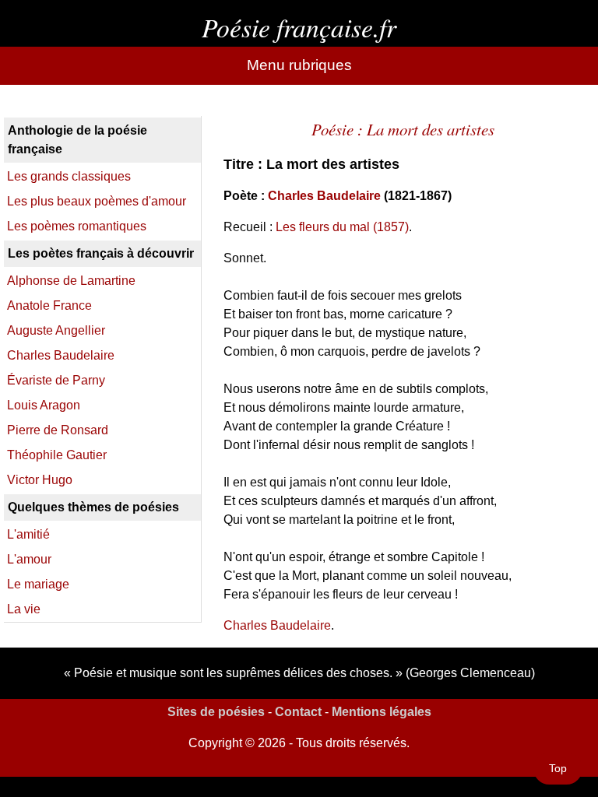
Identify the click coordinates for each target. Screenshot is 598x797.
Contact (298, 711)
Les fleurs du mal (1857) (342, 226)
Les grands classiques (69, 176)
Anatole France (49, 305)
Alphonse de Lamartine (71, 280)
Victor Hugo (39, 479)
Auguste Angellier (56, 330)
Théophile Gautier (57, 455)
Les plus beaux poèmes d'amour (96, 201)
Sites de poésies (216, 711)
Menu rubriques (299, 65)
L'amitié (28, 534)
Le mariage (38, 584)
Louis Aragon (43, 405)
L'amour (29, 559)
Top (558, 768)
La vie (23, 609)
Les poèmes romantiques (76, 226)
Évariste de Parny (56, 380)
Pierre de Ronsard (57, 430)
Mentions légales (381, 711)
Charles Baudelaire (324, 195)
